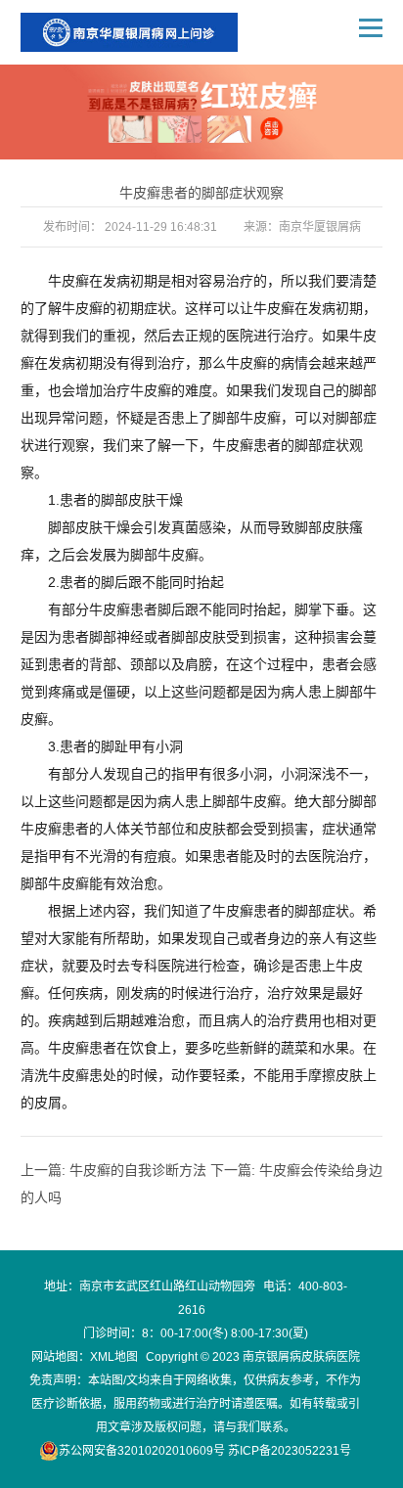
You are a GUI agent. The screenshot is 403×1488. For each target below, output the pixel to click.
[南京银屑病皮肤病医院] (129, 32)
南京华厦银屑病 (320, 227)
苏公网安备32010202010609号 (142, 1451)
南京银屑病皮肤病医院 (301, 1357)
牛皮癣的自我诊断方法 (138, 1170)
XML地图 (114, 1357)
